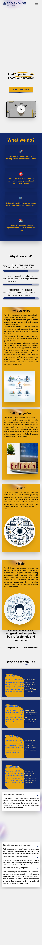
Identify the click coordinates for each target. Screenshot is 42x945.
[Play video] (21, 109)
